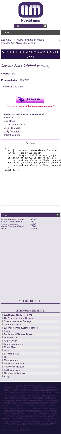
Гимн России (11, 337)
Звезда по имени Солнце (17, 321)
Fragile (7, 376)
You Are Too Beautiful (14, 124)
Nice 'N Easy (9, 121)
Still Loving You (12, 370)
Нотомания (30, 11)
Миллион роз (11, 360)
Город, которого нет (14, 344)
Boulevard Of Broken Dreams (19, 334)
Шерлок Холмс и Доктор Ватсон (21, 327)
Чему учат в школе (14, 366)
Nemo (7, 350)
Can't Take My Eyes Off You (18, 318)
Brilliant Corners (11, 135)
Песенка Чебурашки (15, 373)
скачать (30, 99)
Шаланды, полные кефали (18, 314)
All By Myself (10, 340)
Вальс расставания (14, 363)
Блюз (7, 331)
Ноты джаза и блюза (30, 39)
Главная (6, 39)
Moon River (10, 347)
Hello (6, 357)
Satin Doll (8, 117)
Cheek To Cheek (11, 128)
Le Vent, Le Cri (11, 353)
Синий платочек (12, 324)
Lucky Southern (11, 131)
